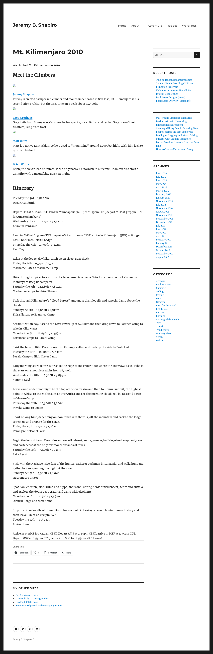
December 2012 (164, 222)
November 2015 (164, 215)
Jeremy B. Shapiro (35, 25)
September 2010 (164, 253)
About (135, 25)
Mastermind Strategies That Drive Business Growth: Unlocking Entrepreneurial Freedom (174, 121)
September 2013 (164, 218)
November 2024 (164, 201)
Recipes (172, 25)
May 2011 (161, 232)
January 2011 (162, 243)
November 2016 (164, 208)
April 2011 (161, 236)
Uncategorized (164, 333)
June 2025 (161, 180)
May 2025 (161, 183)
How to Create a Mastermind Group (174, 149)
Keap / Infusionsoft (166, 305)
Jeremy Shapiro (23, 94)
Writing (160, 340)
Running (160, 316)
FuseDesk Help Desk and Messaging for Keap (39, 605)
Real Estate (162, 309)
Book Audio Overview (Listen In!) (173, 101)
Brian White (21, 164)
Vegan (159, 337)
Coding (160, 291)
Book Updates (163, 284)
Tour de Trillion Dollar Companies (174, 80)
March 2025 (162, 190)
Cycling (160, 295)
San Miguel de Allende (167, 319)
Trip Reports (162, 330)
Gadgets (160, 302)
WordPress (189, 25)
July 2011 (160, 225)
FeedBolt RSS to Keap (27, 602)
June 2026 (161, 173)
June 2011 (161, 229)
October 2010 (163, 250)
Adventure (155, 25)
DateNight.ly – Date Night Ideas (32, 598)
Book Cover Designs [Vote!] (170, 97)
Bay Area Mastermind (27, 595)
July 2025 (161, 176)
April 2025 (161, 187)
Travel (159, 326)
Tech (158, 323)
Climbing (161, 288)
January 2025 (163, 197)
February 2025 (163, 194)
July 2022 (161, 204)
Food (158, 298)
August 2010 (162, 257)
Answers (160, 281)
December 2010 (164, 246)
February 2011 (163, 239)
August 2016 (162, 211)
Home (122, 25)
